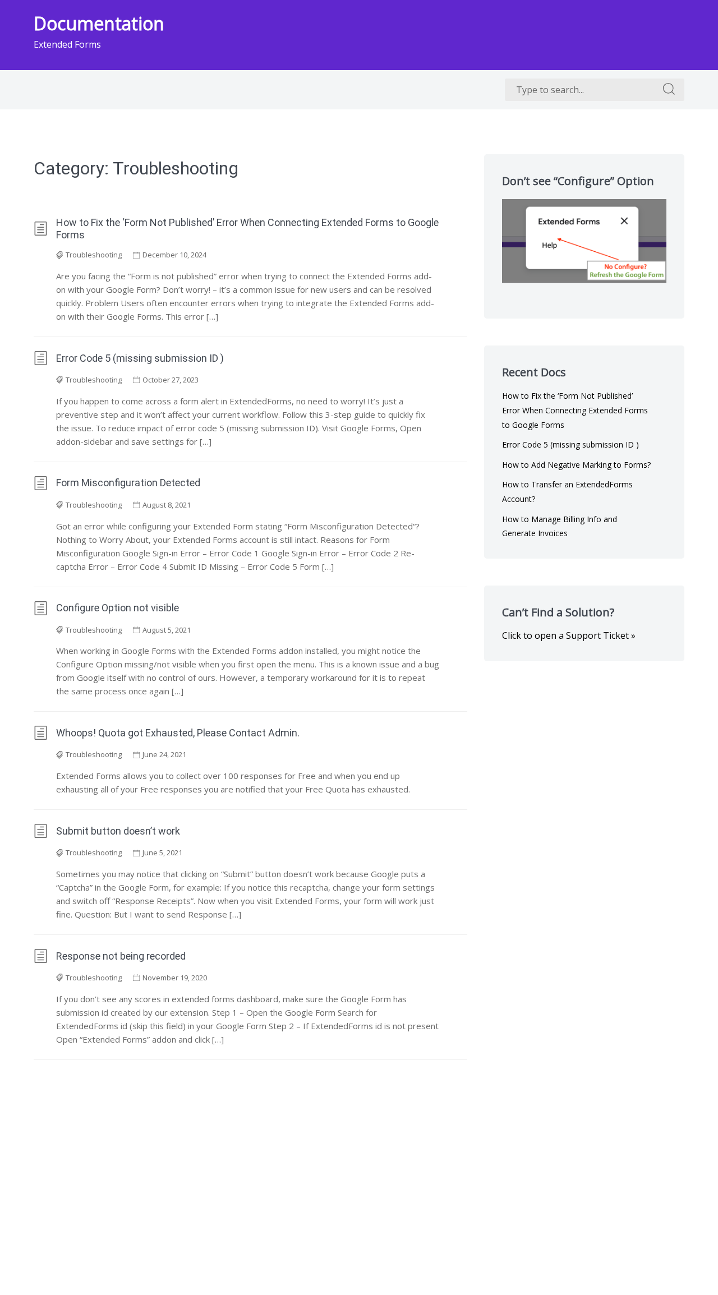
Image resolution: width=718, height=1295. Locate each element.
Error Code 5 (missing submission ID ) (140, 358)
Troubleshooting (94, 255)
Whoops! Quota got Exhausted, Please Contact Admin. (178, 733)
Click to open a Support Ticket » (569, 635)
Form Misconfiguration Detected (128, 482)
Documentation (99, 23)
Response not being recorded (121, 956)
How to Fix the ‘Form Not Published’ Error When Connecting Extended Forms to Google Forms (247, 228)
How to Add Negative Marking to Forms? (576, 464)
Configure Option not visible (117, 608)
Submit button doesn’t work (118, 831)
